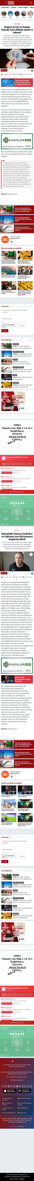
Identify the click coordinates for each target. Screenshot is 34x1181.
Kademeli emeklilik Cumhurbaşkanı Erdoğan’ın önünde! (8, 292)
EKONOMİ (17, 24)
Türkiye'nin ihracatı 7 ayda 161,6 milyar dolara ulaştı (8, 276)
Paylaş (5, 70)
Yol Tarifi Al (17, 472)
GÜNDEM (14, 7)
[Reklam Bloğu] (17, 436)
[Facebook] (3, 1086)
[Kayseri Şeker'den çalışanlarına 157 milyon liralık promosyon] (25, 270)
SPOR (14, 375)
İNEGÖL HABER (23, 7)
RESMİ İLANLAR (21, 1122)
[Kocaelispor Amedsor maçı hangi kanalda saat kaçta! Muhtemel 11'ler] (25, 817)
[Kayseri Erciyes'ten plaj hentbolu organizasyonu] (8, 803)
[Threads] (22, 1086)
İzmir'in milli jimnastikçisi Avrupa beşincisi (22, 378)
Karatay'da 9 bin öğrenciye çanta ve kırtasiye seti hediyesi (21, 363)
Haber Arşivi (23, 1113)
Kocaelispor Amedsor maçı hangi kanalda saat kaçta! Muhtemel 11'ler (25, 824)
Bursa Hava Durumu (25, 1098)
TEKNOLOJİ (28, 1120)
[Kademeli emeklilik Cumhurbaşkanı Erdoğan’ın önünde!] (8, 285)
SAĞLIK (17, 1120)
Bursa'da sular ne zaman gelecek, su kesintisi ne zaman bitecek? (22, 370)
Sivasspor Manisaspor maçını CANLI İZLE (7, 823)
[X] (5, 1086)
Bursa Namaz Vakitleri (7, 1104)
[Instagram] (11, 1086)
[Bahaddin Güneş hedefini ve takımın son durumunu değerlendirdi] (17, 561)
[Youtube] (17, 1086)
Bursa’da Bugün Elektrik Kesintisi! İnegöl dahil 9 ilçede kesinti (22, 355)
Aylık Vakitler (6, 524)
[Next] (25, 1086)
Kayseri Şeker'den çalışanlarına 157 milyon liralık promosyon (24, 277)
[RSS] (31, 1086)
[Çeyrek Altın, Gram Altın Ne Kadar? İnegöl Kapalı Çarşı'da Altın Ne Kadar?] (25, 255)
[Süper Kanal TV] (9, 3)
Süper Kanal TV (15, 238)
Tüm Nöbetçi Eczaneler (18, 492)
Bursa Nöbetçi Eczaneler (7, 1099)
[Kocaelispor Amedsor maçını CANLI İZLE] (25, 803)
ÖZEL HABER (12, 1122)
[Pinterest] (8, 1086)
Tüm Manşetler (24, 1108)
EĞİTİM (15, 359)
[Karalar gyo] (17, 141)
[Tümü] (32, 340)
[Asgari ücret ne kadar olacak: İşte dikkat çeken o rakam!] (17, 59)
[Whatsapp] (28, 1086)
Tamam (21, 1179)
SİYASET (11, 1120)
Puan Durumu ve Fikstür (7, 1108)
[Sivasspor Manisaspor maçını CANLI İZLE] (8, 817)
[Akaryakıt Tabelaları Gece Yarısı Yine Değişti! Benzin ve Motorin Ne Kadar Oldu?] (8, 255)
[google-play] (24, 1091)
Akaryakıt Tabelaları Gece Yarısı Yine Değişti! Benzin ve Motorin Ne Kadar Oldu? (8, 262)
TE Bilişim (21, 1126)
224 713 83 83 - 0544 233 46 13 (18, 1077)
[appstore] (10, 1091)
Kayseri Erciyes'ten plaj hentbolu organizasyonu (7, 809)
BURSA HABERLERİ (18, 351)
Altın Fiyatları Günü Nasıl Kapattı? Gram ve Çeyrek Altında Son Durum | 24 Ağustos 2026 (24, 292)
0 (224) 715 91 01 (7, 472)
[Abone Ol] (32, 70)
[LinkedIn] (14, 1086)
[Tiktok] (20, 1086)
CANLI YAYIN (5, 7)
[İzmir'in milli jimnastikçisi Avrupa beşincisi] (8, 789)
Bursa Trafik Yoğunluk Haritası (25, 1104)
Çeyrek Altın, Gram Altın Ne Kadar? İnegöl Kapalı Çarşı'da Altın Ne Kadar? (25, 262)
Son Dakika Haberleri (10, 1113)
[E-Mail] (11, 242)
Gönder (4, 330)
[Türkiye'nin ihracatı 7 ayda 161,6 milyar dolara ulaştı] (8, 270)
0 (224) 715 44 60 (7, 481)
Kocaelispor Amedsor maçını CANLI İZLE (23, 809)
